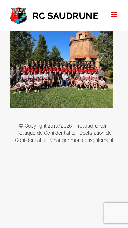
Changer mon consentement (81, 140)
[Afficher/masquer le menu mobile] (114, 14)
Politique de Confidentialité (45, 133)
